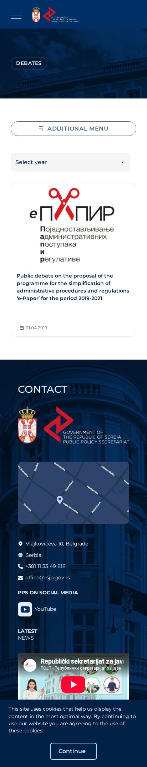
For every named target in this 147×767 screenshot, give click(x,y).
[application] (73, 684)
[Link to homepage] (55, 14)
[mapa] (73, 493)
